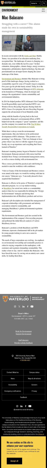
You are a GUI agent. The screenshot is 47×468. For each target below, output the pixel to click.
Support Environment (23, 334)
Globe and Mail (30, 56)
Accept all (14, 461)
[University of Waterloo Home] (8, 3)
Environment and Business (11, 78)
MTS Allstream (37, 89)
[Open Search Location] (44, 3)
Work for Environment (23, 331)
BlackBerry (8, 188)
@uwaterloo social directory (23, 409)
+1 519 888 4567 (25, 360)
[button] (35, 3)
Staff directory (23, 340)
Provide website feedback (23, 343)
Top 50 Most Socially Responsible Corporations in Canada (21, 125)
